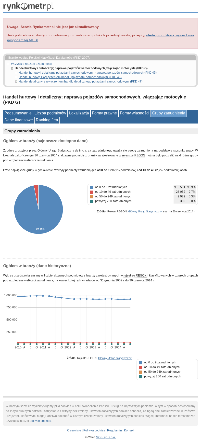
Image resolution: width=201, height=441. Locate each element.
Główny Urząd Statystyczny (145, 211)
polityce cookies (40, 421)
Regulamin (114, 430)
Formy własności (134, 113)
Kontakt (129, 430)
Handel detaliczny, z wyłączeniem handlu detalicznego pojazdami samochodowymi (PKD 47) (80, 81)
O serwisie (74, 430)
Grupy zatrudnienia (168, 113)
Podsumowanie (18, 113)
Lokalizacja (79, 113)
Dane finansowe (18, 120)
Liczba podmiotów (50, 113)
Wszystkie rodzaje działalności (31, 64)
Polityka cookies (94, 430)
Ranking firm (47, 120)
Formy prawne (104, 113)
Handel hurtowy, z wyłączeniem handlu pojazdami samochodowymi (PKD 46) (70, 77)
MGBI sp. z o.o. (106, 437)
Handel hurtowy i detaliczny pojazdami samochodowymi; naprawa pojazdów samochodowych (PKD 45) (88, 72)
